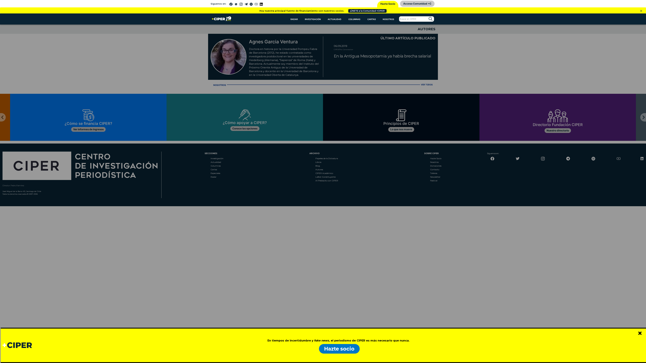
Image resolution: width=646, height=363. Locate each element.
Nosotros (388, 19)
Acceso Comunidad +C (417, 3)
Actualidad (334, 19)
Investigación (313, 19)
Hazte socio (339, 349)
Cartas (371, 19)
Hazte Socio (387, 3)
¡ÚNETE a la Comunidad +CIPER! (367, 11)
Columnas (354, 19)
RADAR (294, 19)
